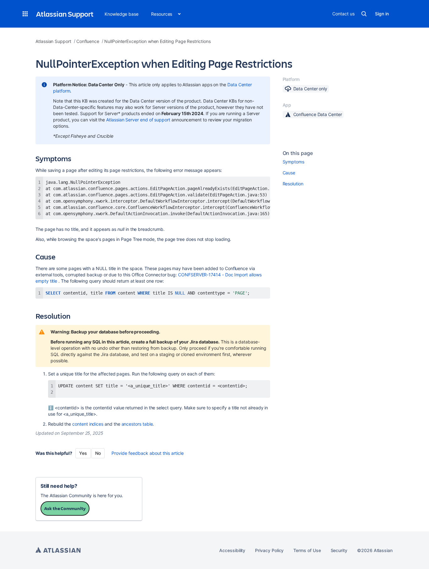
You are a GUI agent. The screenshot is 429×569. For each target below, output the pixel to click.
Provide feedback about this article (147, 453)
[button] (25, 14)
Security (339, 550)
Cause (289, 172)
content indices (87, 424)
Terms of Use (307, 550)
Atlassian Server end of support (138, 119)
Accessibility (232, 550)
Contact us (343, 13)
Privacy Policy (269, 550)
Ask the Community (65, 508)
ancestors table (137, 424)
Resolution (293, 183)
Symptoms (293, 161)
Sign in (382, 13)
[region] (152, 198)
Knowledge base (121, 14)
